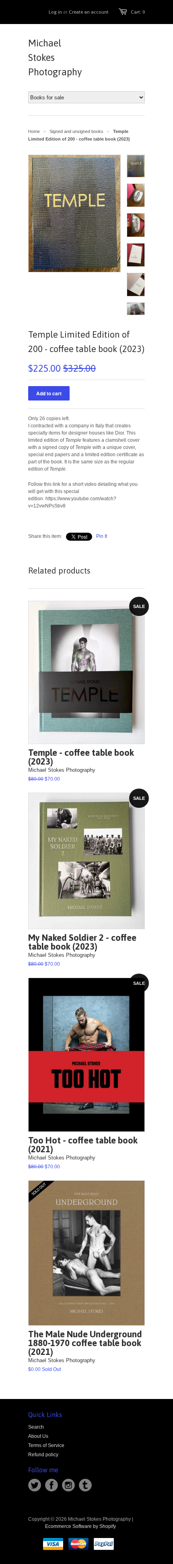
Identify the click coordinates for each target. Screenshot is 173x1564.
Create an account (89, 12)
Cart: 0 (138, 12)
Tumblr (85, 1485)
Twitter (34, 1485)
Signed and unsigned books (76, 131)
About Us (38, 1436)
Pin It (101, 536)
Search (36, 1427)
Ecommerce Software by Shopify (80, 1526)
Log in (55, 12)
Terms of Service (46, 1445)
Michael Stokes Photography (55, 57)
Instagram (68, 1485)
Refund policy (43, 1454)
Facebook (51, 1485)
